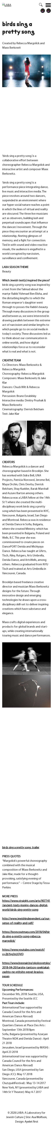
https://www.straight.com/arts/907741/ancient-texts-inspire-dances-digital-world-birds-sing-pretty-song (26, 905)
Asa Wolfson (39, 1117)
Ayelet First (31, 1121)
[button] (39, 5)
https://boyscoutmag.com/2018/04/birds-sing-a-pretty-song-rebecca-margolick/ (26, 936)
